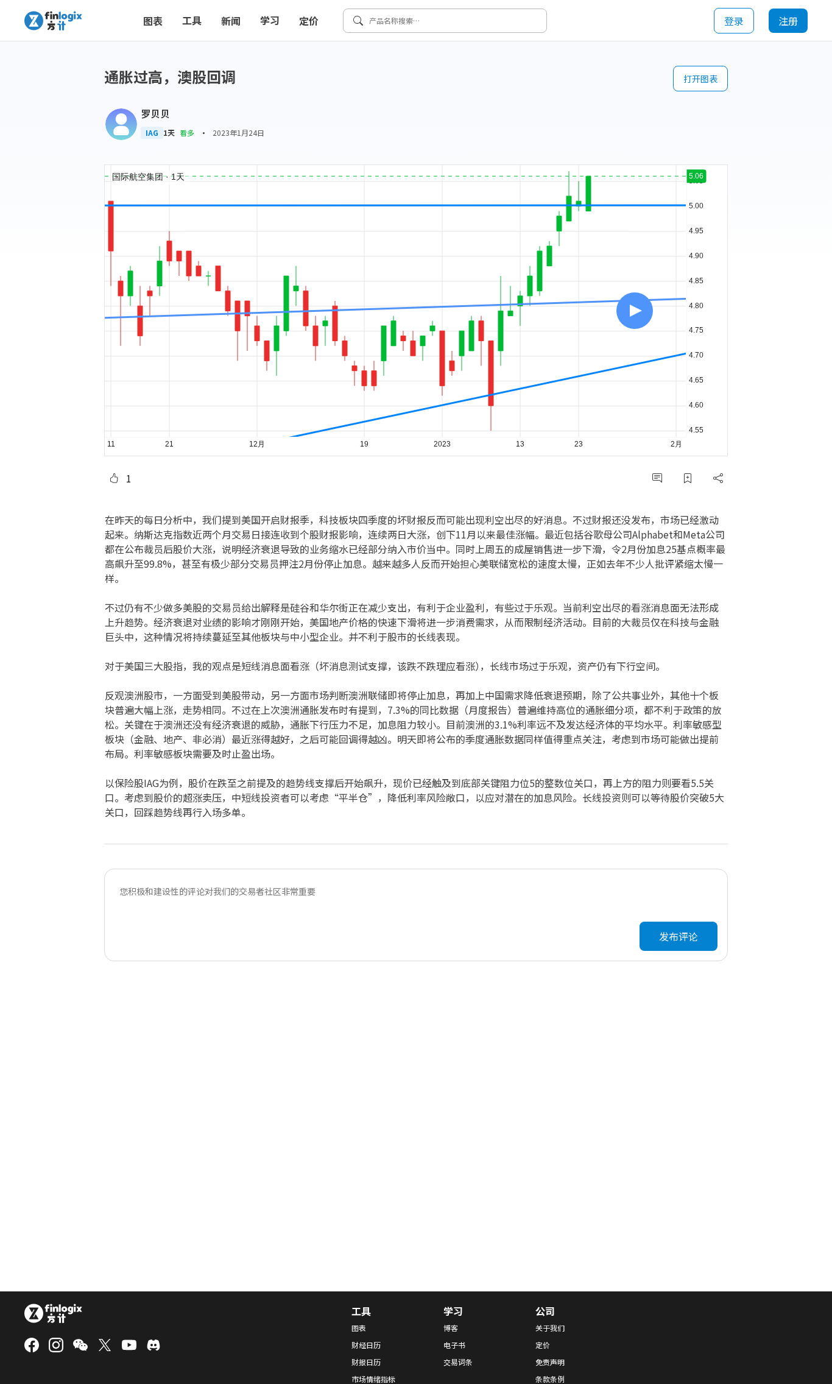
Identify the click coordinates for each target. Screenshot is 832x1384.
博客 (450, 1328)
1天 (169, 133)
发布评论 (678, 936)
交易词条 (458, 1362)
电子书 (454, 1345)
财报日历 (366, 1362)
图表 (153, 20)
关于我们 (550, 1328)
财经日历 (366, 1345)
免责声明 (550, 1362)
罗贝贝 (155, 113)
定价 (309, 20)
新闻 (231, 20)
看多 (187, 132)
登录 (734, 20)
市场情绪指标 (373, 1379)
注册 (788, 20)
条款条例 (550, 1379)
